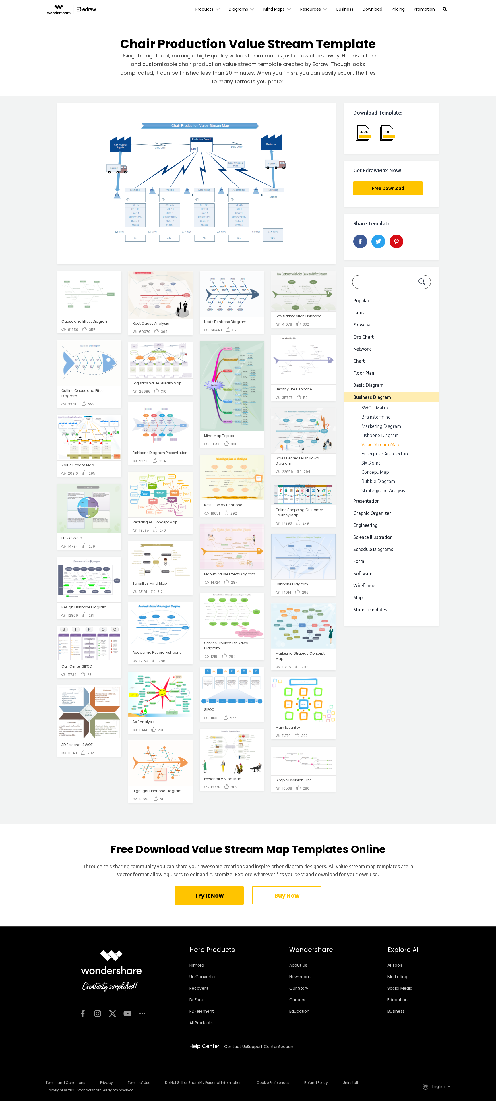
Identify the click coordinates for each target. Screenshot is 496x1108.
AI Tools (395, 965)
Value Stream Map (380, 444)
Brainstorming (376, 416)
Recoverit (198, 988)
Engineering (365, 525)
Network (362, 348)
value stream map (253, 55)
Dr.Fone (196, 1000)
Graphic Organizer (372, 513)
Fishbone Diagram (380, 435)
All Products (201, 1023)
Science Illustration (373, 537)
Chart (359, 360)
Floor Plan (363, 373)
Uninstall (350, 1082)
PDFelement (201, 1011)
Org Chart (363, 336)
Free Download (388, 188)
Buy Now (286, 896)
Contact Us (235, 1046)
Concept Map (375, 472)
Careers (297, 1000)
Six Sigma (371, 462)
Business (344, 9)
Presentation (366, 501)
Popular (361, 300)
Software (362, 573)
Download (372, 9)
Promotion (424, 9)
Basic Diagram (368, 385)
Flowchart (363, 324)
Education (299, 1011)
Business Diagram (372, 397)
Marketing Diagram (381, 426)
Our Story (298, 988)
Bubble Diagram (378, 481)
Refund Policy (316, 1082)
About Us (298, 965)
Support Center (262, 1046)
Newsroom (300, 977)
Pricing (398, 9)
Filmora (196, 965)
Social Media (400, 988)
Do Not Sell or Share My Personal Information (203, 1082)
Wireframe (364, 585)
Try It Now (209, 896)
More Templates (370, 609)
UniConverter (202, 977)
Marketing (397, 977)
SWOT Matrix (375, 407)
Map (358, 597)
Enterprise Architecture (385, 453)
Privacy (106, 1082)
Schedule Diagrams (373, 549)
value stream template (252, 64)
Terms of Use (139, 1082)
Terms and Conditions (65, 1082)
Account (286, 1046)
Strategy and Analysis (383, 490)
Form (358, 561)
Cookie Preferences (273, 1082)
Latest (359, 312)
